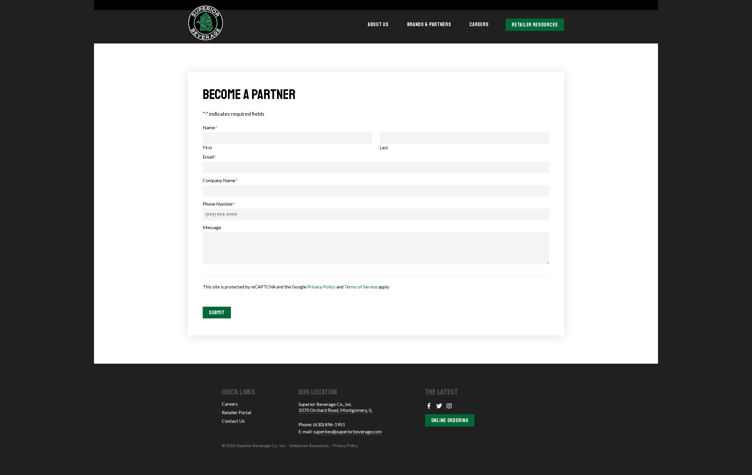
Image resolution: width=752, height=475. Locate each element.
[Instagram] (449, 406)
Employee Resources (309, 445)
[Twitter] (439, 406)
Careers (479, 24)
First (207, 147)
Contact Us (233, 421)
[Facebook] (429, 406)
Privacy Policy (321, 286)
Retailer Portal (236, 412)
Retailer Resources (535, 24)
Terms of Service (360, 286)
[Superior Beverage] (205, 23)
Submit (217, 312)
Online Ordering (450, 420)
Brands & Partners (429, 24)
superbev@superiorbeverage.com (347, 431)
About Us (378, 24)
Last (384, 147)
